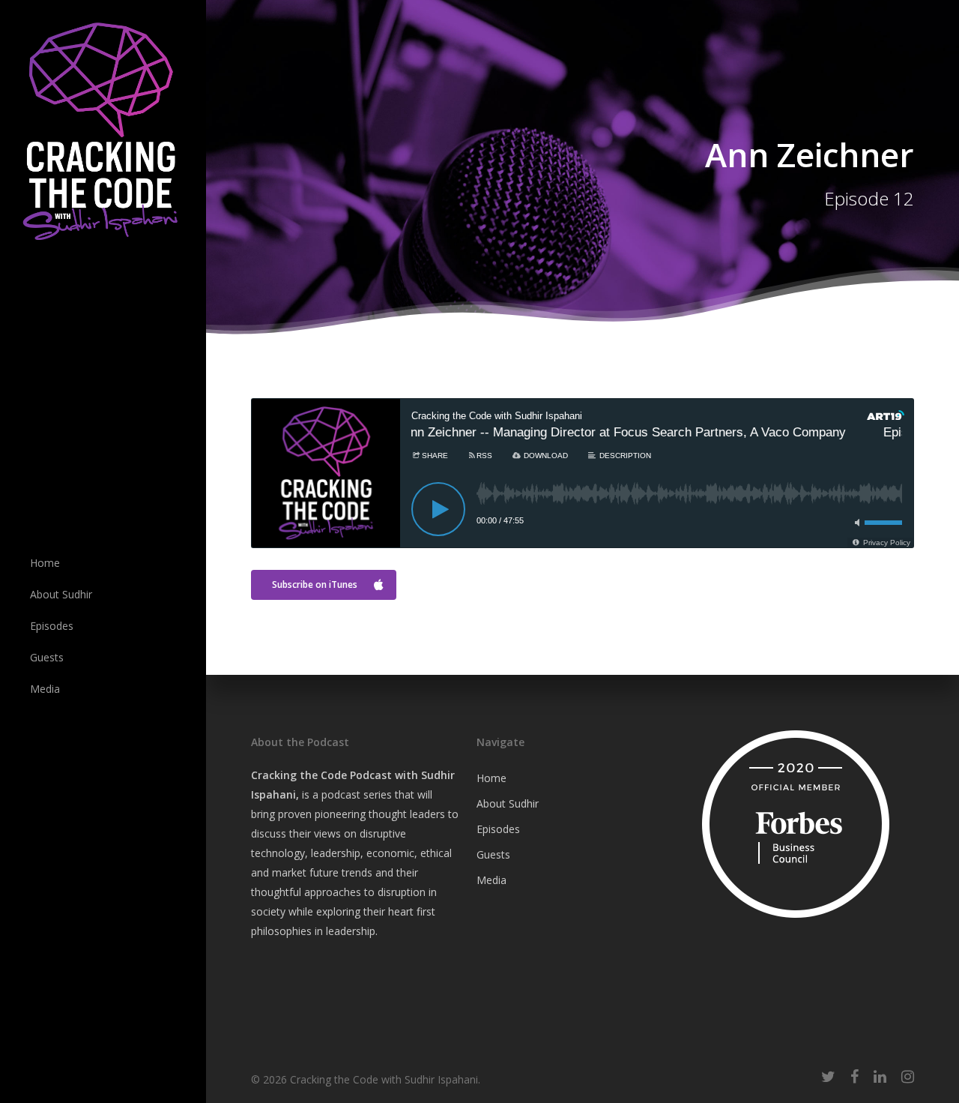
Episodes (498, 829)
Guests (493, 854)
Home (491, 778)
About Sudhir (508, 803)
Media (491, 880)
